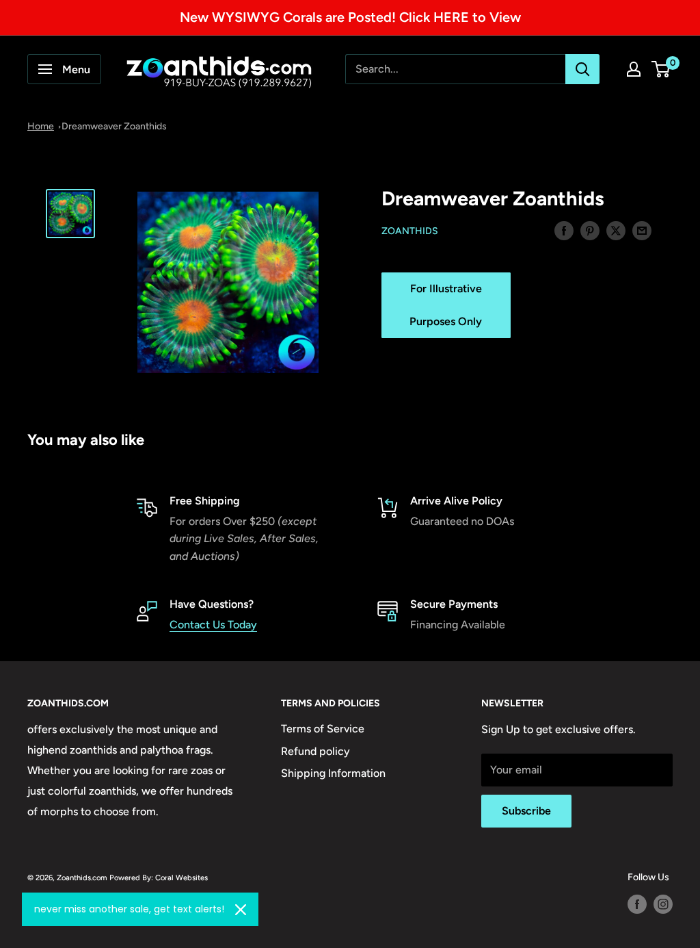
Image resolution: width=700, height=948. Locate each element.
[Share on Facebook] (564, 230)
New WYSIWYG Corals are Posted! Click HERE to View (350, 17)
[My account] (634, 69)
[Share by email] (641, 230)
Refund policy (315, 751)
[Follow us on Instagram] (663, 904)
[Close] (240, 909)
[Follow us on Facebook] (637, 904)
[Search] (582, 69)
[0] (661, 69)
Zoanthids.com (82, 877)
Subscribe (526, 810)
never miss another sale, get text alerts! (129, 909)
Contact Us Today (213, 624)
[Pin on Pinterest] (590, 230)
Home (40, 126)
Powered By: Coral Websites (158, 877)
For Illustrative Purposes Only (445, 305)
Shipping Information (333, 773)
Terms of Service (322, 728)
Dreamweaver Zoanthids (114, 126)
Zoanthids (409, 231)
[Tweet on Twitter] (615, 230)
